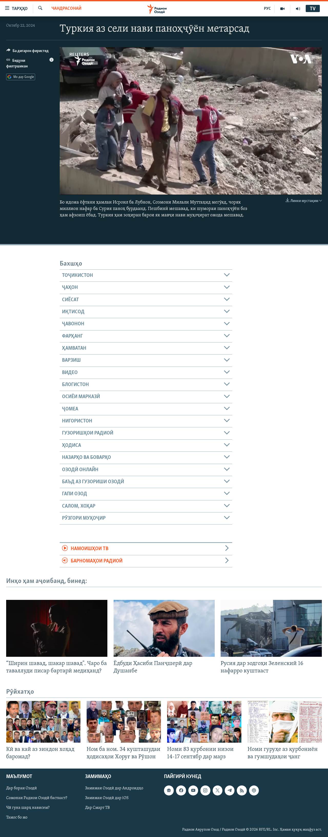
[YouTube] (282, 9)
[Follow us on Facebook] (181, 790)
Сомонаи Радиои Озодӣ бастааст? (36, 798)
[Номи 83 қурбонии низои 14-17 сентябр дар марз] (204, 722)
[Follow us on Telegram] (229, 790)
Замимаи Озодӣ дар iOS (107, 798)
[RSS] (242, 790)
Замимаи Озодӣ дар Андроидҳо (114, 788)
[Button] (27, 52)
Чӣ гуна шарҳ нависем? (27, 808)
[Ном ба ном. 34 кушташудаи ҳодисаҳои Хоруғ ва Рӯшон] (124, 722)
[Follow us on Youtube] (193, 790)
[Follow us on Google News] (169, 790)
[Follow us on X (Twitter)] (217, 790)
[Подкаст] (254, 790)
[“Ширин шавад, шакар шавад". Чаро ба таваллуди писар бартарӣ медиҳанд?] (56, 628)
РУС (267, 9)
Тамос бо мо (16, 818)
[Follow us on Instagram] (205, 790)
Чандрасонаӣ (66, 8)
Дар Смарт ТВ (97, 808)
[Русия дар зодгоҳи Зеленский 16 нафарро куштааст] (271, 628)
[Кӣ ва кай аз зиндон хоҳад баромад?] (43, 722)
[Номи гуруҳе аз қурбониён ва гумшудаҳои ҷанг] (285, 722)
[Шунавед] (298, 9)
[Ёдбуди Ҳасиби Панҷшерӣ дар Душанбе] (164, 628)
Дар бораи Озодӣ (21, 788)
